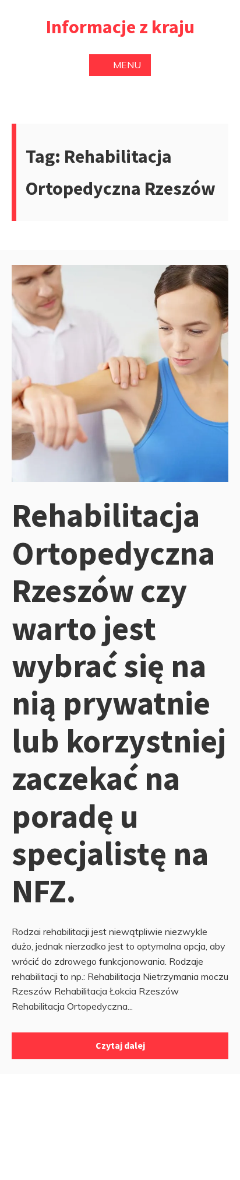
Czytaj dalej (120, 1045)
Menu (127, 65)
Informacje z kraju (120, 26)
